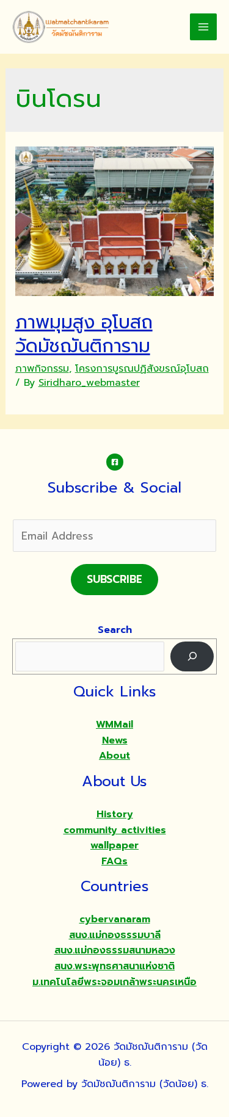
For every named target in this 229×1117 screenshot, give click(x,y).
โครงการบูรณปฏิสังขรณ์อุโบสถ (142, 368)
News (115, 740)
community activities (115, 830)
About (114, 755)
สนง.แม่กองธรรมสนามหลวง (114, 950)
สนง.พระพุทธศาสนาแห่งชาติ (114, 966)
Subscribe (114, 579)
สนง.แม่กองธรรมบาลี (115, 935)
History (114, 814)
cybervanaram (114, 919)
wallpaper (114, 845)
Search (115, 630)
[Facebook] (114, 462)
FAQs (114, 861)
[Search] (192, 656)
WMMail (114, 724)
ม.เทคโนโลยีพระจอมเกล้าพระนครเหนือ (114, 982)
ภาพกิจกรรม (42, 368)
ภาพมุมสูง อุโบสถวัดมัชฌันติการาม (84, 334)
